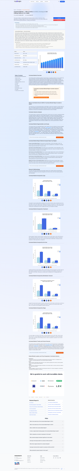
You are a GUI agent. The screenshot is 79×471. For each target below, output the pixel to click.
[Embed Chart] (55, 72)
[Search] (58, 1)
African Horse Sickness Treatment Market (36, 406)
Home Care (36, 131)
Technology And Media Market (53, 402)
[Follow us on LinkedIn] (58, 458)
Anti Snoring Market (32, 408)
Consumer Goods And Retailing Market (54, 404)
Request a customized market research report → (41, 97)
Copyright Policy (42, 460)
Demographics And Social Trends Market (54, 412)
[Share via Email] (53, 72)
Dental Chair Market (32, 414)
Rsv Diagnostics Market (33, 410)
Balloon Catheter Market (33, 412)
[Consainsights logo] (20, 455)
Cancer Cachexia (48, 127)
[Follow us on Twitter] (56, 458)
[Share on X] (49, 72)
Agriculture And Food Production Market (54, 408)
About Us (28, 460)
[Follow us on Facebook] (53, 458)
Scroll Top (61, 469)
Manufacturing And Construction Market (54, 406)
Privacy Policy (42, 457)
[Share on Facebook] (51, 72)
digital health (36, 345)
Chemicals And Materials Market (53, 414)
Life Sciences (19, 9)
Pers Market (31, 402)
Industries (28, 457)
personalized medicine (48, 344)
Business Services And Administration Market (55, 410)
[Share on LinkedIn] (47, 72)
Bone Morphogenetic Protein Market (35, 404)
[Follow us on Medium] (60, 458)
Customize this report (60, 137)
